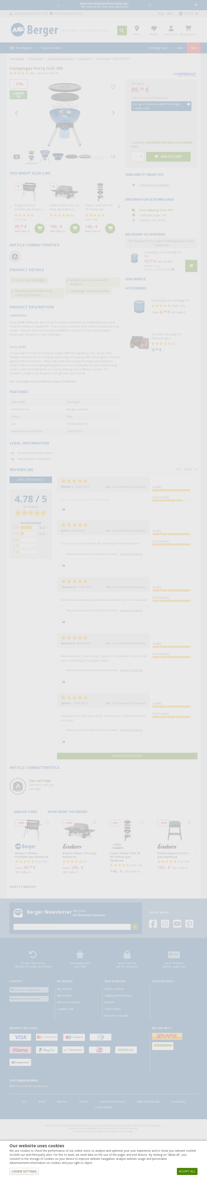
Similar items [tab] (25, 812)
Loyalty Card (65, 1009)
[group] (31, 156)
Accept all (187, 1171)
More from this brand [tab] (67, 812)
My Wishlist (64, 995)
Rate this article (31, 479)
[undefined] (174, 307)
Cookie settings (103, 1107)
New (180, 48)
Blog (160, 13)
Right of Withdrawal (148, 1101)
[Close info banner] (196, 5)
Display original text (131, 554)
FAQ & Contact (114, 989)
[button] (58, 5)
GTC (24, 1101)
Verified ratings (30, 522)
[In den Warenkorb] (40, 228)
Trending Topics (158, 48)
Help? (170, 13)
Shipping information (118, 995)
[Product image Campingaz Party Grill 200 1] (65, 113)
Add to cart (171, 157)
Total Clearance (51, 48)
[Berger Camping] (34, 30)
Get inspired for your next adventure (104, 5)
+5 (113, 156)
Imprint (83, 1101)
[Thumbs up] (63, 509)
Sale (193, 48)
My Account (65, 989)
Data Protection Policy (112, 1101)
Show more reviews (127, 756)
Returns (110, 1002)
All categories (24, 48)
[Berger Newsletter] (135, 927)
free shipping (161, 98)
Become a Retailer (117, 1015)
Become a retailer (68, 1002)
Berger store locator (26, 998)
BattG (42, 1101)
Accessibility (178, 1101)
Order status (113, 1009)
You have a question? (27, 989)
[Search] (122, 30)
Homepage (17, 58)
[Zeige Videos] (17, 157)
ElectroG (62, 1101)
